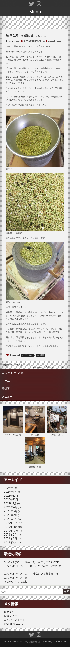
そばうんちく (27, 355)
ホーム (6, 380)
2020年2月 (10, 515)
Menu (35, 11)
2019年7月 (10, 542)
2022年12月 (11, 499)
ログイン (9, 612)
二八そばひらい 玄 (13, 372)
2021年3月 (10, 503)
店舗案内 (7, 388)
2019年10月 (11, 530)
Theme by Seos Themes (53, 641)
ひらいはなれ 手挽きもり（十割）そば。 (50, 367)
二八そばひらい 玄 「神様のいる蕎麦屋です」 (32, 573)
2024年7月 (10, 488)
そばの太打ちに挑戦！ (17, 581)
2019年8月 (10, 538)
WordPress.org (13, 623)
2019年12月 (11, 523)
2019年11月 (11, 526)
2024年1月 (10, 491)
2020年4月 (11, 507)
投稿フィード (12, 616)
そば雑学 (40, 355)
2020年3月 (10, 511)
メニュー (7, 396)
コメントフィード (14, 619)
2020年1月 (10, 519)
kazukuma (54, 41)
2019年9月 (10, 534)
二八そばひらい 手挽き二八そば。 (16, 364)
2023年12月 (11, 495)
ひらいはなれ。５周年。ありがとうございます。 (32, 562)
